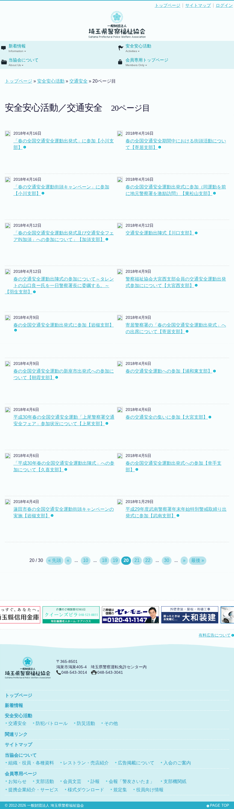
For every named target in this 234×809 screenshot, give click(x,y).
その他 (111, 723)
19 (115, 560)
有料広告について (215, 635)
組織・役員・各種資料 (31, 762)
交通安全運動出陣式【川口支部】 (160, 232)
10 (85, 560)
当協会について (24, 62)
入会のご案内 (177, 762)
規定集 (120, 789)
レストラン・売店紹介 (86, 762)
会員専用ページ (21, 773)
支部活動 (45, 781)
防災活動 (86, 723)
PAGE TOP (219, 806)
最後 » (197, 560)
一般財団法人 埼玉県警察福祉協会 (55, 806)
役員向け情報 (150, 789)
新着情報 (17, 48)
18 (104, 560)
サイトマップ (198, 5)
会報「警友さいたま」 (131, 781)
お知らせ (17, 781)
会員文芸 (72, 781)
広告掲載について (136, 762)
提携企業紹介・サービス (33, 789)
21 (137, 560)
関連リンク (16, 734)
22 (147, 560)
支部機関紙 (175, 781)
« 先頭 (54, 560)
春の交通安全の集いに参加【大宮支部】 (167, 417)
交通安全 (78, 81)
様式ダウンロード (86, 789)
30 (166, 560)
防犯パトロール (52, 723)
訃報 (95, 781)
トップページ (167, 5)
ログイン (224, 5)
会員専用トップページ (147, 62)
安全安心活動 (138, 48)
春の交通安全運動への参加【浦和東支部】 (169, 371)
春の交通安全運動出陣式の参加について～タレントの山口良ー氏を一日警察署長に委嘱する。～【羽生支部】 (59, 285)
